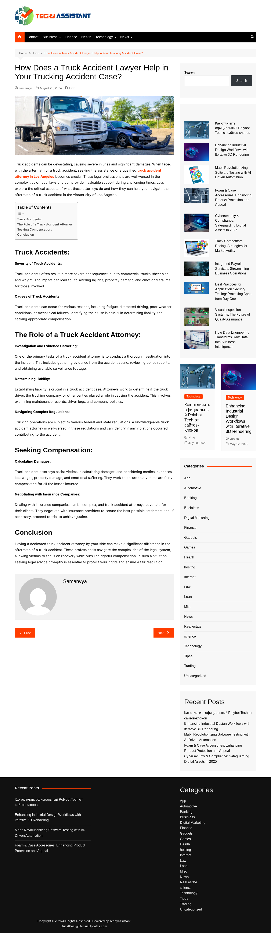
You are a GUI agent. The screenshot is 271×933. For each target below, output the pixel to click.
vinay (191, 437)
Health (86, 37)
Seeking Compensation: (34, 229)
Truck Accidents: (29, 219)
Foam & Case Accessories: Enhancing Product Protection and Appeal (50, 848)
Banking (190, 498)
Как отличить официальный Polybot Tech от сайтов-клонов (232, 128)
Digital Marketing (197, 518)
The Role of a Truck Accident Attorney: (45, 224)
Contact (32, 37)
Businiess (50, 37)
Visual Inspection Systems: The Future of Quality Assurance (232, 314)
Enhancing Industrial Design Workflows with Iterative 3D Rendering (232, 150)
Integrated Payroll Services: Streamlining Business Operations (232, 268)
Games (189, 547)
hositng (189, 567)
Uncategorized (195, 676)
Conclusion (25, 234)
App (187, 478)
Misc (187, 606)
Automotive (192, 488)
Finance (71, 37)
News (124, 37)
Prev (27, 633)
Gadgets (190, 537)
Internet (189, 577)
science (190, 636)
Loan (188, 597)
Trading (190, 666)
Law (72, 88)
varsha (234, 438)
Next (161, 633)
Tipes (188, 656)
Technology (104, 37)
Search (189, 72)
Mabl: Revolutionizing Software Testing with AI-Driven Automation (233, 172)
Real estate (192, 626)
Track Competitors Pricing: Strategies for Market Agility (231, 245)
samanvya (26, 88)
